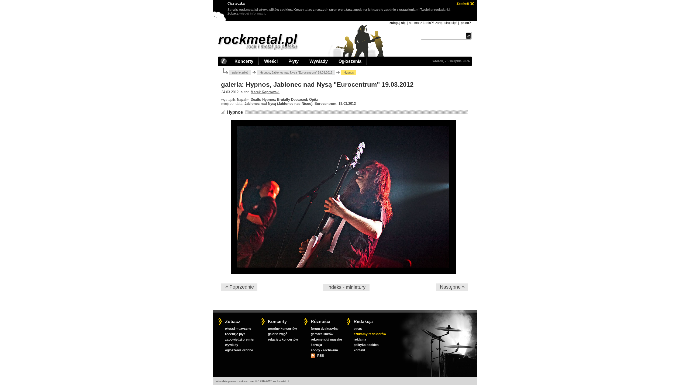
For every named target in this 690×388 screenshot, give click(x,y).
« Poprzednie (239, 287)
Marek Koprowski (265, 92)
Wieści (271, 61)
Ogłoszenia (350, 61)
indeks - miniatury (346, 287)
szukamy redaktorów (370, 334)
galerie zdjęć (240, 72)
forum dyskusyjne (325, 329)
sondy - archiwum (324, 350)
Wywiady (318, 61)
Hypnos (235, 112)
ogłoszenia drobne (239, 350)
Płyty (293, 61)
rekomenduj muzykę (326, 339)
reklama (360, 339)
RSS (320, 356)
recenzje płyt (235, 334)
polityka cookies (366, 345)
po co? (466, 23)
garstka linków (322, 334)
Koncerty (243, 61)
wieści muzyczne (238, 329)
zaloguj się (397, 23)
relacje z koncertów (283, 339)
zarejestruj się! (446, 23)
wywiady (231, 345)
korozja (316, 345)
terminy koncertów (282, 329)
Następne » (452, 287)
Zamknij (463, 3)
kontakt (359, 350)
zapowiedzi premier (240, 339)
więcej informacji (252, 13)
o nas (358, 329)
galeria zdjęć (277, 334)
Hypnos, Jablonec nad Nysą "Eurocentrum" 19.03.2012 (296, 72)
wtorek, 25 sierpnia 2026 (451, 61)
